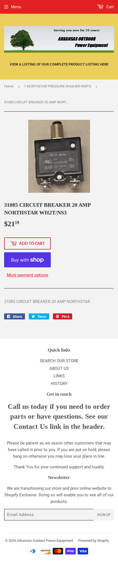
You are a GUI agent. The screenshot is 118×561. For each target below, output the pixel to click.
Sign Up (103, 515)
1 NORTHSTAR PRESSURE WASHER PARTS (57, 86)
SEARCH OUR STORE (59, 360)
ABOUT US (59, 368)
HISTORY (59, 383)
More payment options (27, 275)
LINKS (59, 375)
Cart (109, 6)
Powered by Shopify (93, 541)
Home (8, 86)
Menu (16, 6)
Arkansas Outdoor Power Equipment (45, 541)
